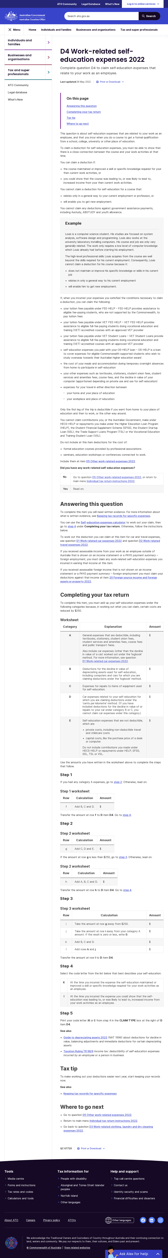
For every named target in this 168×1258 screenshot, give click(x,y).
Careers (30, 1220)
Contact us (120, 1185)
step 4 (72, 526)
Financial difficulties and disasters (134, 1198)
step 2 (118, 782)
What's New (112, 4)
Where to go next (78, 123)
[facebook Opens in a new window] (143, 1220)
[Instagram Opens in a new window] (160, 1220)
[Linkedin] (152, 1220)
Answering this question (82, 106)
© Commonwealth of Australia (44, 1247)
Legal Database (91, 4)
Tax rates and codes (20, 1191)
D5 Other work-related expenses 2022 (110, 461)
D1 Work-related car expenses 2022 (99, 540)
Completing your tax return (84, 111)
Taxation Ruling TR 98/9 (78, 1051)
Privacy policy (51, 1220)
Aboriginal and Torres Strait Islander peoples (82, 1187)
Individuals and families (56, 29)
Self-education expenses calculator (103, 522)
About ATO (11, 1220)
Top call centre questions (129, 1178)
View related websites (77, 1247)
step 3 (123, 857)
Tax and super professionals (139, 29)
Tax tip (71, 117)
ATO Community (67, 4)
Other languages (70, 1202)
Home (32, 29)
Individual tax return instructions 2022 (111, 481)
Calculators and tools (21, 1198)
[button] (110, 82)
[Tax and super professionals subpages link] (48, 72)
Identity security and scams (131, 1191)
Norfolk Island (69, 1195)
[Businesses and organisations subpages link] (48, 57)
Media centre (16, 1178)
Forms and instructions (21, 1185)
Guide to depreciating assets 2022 (85, 1037)
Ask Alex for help (133, 1253)
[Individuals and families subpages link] (48, 42)
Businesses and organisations (96, 29)
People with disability (74, 1178)
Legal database (17, 92)
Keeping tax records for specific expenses (123, 515)
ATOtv (72, 1220)
